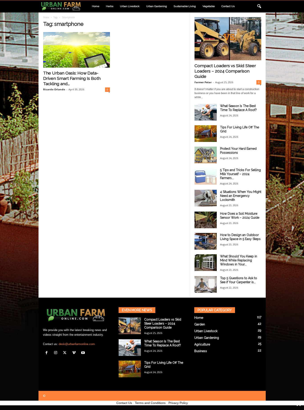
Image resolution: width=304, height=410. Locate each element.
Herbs (109, 6)
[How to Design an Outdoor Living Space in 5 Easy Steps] (206, 241)
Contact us (228, 6)
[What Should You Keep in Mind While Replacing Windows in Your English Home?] (206, 262)
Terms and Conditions (150, 403)
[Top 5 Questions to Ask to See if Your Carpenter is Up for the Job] (206, 284)
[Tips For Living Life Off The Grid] (206, 133)
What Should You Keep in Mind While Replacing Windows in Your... (238, 260)
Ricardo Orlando (54, 89)
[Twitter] (65, 353)
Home (95, 6)
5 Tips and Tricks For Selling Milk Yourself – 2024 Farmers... (240, 174)
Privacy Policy (178, 403)
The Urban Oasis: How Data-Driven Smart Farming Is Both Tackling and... (72, 78)
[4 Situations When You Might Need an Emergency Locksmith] (206, 198)
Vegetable (209, 6)
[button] (259, 6)
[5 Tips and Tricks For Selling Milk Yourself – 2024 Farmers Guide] (206, 176)
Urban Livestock (130, 6)
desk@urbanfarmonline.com (77, 344)
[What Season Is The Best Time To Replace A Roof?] (206, 112)
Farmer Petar (203, 82)
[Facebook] (47, 353)
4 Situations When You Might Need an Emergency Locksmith (240, 196)
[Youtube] (83, 353)
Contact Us (124, 403)
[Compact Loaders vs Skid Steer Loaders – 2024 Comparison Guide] (228, 38)
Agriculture (202, 344)
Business (200, 351)
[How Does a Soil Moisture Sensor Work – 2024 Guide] (206, 220)
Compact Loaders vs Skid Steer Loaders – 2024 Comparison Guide (225, 71)
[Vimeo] (74, 353)
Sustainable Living (185, 6)
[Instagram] (56, 353)
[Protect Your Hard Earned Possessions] (206, 155)
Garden (199, 324)
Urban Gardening (156, 6)
